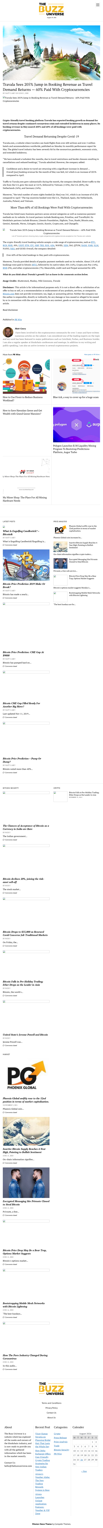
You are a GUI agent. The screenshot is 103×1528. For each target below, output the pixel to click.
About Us (51, 1417)
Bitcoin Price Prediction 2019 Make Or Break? (24, 585)
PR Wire (18, 319)
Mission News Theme (42, 1524)
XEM (66, 245)
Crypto (57, 1433)
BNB (10, 245)
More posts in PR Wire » (92, 354)
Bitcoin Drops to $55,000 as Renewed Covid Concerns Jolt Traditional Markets (25, 933)
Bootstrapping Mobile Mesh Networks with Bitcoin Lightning (84, 594)
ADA (52, 245)
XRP (37, 245)
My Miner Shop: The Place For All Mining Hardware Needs (25, 499)
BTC (93, 242)
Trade (56, 1445)
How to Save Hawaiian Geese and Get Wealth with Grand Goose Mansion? (22, 412)
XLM (96, 245)
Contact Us (51, 1412)
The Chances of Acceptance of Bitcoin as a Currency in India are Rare (26, 827)
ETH (27, 245)
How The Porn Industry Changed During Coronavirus (25, 1357)
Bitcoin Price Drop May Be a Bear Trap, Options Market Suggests (82, 577)
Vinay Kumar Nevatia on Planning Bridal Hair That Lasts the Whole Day (42, 1440)
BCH (5, 245)
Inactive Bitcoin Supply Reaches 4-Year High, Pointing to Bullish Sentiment (83, 545)
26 (81, 1459)
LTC (32, 245)
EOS (47, 245)
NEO (12, 248)
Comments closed (11, 545)
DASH (84, 245)
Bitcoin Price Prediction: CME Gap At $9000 (23, 654)
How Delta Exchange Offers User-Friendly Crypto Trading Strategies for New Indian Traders (43, 1460)
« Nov (84, 1471)
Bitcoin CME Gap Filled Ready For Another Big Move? (21, 705)
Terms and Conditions (51, 1403)
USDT (21, 245)
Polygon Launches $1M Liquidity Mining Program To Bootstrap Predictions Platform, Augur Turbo (74, 449)
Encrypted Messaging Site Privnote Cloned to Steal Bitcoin (83, 560)
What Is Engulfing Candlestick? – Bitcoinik (21, 532)
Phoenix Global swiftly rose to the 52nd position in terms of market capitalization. (83, 528)
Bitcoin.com (8, 293)
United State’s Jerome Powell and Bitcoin (25, 1034)
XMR (90, 245)
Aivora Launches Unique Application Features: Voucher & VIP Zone (42, 1504)
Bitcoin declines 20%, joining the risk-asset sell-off (23, 880)
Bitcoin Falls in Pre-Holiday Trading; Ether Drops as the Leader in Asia (23, 983)
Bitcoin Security (61, 1449)
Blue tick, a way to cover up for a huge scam (76, 397)
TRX (42, 245)
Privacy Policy (51, 1407)
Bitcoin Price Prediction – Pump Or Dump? (22, 760)
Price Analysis (60, 1441)
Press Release (60, 1437)
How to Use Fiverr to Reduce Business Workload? (23, 399)
